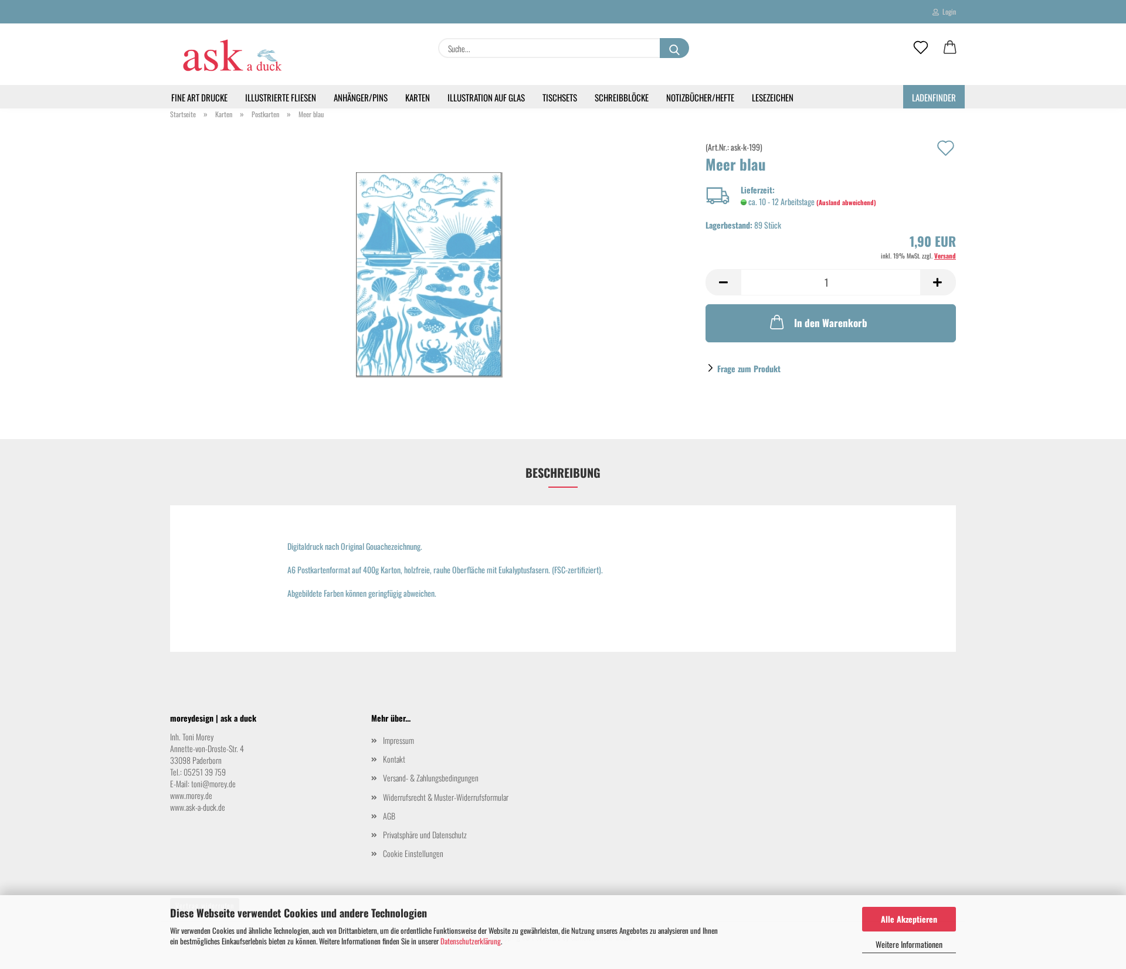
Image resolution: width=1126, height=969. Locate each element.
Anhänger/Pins (361, 97)
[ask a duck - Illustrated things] (231, 54)
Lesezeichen (772, 97)
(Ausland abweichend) (846, 202)
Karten (417, 97)
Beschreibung (563, 472)
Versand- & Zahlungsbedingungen (431, 777)
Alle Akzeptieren (909, 919)
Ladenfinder (934, 97)
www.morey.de (191, 795)
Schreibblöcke (622, 97)
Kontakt (394, 759)
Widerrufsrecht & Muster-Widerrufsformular (445, 797)
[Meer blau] (429, 273)
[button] (950, 48)
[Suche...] (674, 48)
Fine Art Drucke (199, 97)
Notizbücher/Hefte (700, 97)
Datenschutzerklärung (470, 941)
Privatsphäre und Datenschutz (425, 834)
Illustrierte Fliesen (280, 97)
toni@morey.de (213, 783)
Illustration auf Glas (486, 97)
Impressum (398, 740)
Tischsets (559, 97)
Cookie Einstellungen (413, 853)
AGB (389, 816)
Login (947, 11)
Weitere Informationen (909, 944)
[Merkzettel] (920, 48)
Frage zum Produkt (749, 368)
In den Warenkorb (830, 322)
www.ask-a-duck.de (197, 807)
